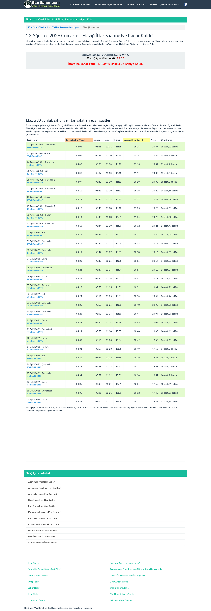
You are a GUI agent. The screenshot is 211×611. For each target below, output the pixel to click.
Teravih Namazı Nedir (38, 575)
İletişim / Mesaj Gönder (121, 600)
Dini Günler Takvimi (119, 581)
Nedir (33, 581)
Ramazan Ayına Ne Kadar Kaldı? (165, 4)
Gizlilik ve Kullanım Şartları (122, 594)
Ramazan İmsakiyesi (135, 4)
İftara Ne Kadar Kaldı (80, 4)
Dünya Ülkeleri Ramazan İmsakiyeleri (127, 575)
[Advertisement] (105, 92)
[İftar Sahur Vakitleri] (42, 4)
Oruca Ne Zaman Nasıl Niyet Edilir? (44, 569)
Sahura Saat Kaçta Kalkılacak (108, 4)
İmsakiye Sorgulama (119, 587)
